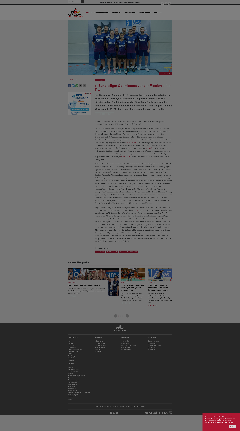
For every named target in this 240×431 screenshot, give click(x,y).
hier (232, 423)
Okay (231, 427)
